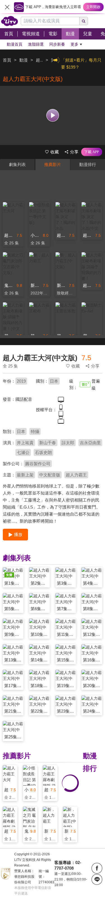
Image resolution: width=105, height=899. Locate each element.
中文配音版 (49, 474)
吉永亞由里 (90, 442)
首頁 (7, 60)
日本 (54, 381)
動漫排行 (87, 164)
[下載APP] (91, 152)
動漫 (23, 60)
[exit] (7, 7)
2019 (21, 381)
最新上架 (25, 474)
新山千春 (47, 442)
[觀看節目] (52, 115)
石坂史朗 (43, 452)
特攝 (35, 431)
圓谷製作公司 (37, 463)
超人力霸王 (76, 474)
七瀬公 (23, 452)
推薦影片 (52, 164)
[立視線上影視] (9, 21)
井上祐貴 (25, 442)
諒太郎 (68, 442)
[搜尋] (84, 21)
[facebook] (96, 868)
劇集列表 (17, 164)
